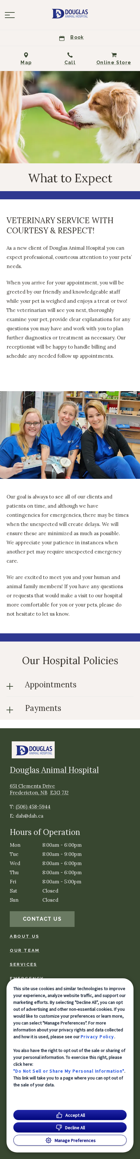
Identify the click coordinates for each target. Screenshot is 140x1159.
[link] (70, 13)
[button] (10, 15)
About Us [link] (24, 936)
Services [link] (23, 964)
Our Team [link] (25, 950)
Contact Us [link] (42, 919)
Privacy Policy (97, 1037)
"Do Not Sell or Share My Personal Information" (68, 1071)
